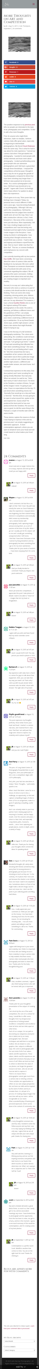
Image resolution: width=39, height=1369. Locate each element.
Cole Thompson (24, 26)
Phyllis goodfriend (16, 714)
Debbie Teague (15, 627)
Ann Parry (13, 762)
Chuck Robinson (28, 146)
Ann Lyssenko (14, 998)
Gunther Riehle (19, 303)
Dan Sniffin (8, 259)
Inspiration (7, 29)
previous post (30, 125)
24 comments (17, 29)
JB (6, 26)
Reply (31, 475)
